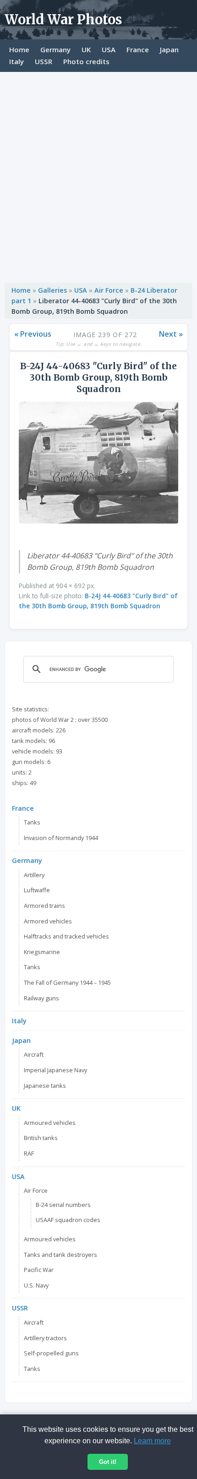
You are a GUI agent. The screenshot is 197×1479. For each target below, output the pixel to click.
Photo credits (86, 61)
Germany (55, 49)
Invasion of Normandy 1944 (61, 838)
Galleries (52, 290)
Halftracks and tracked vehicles (66, 936)
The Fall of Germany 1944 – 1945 (67, 982)
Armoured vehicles (50, 1123)
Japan (169, 49)
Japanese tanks (45, 1085)
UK (86, 49)
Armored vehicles (48, 921)
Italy (16, 61)
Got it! (107, 1461)
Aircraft (34, 1054)
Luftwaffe (37, 890)
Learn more (152, 1441)
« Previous (32, 334)
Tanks (32, 822)
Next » (171, 334)
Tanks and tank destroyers (60, 1254)
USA (108, 49)
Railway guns (41, 998)
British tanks (41, 1138)
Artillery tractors (45, 1338)
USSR (43, 61)
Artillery (34, 875)
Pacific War (39, 1270)
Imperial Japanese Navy (55, 1070)
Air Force (108, 290)
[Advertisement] (98, 174)
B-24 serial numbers (63, 1205)
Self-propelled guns (51, 1353)
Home (19, 49)
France (137, 49)
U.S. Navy (36, 1285)
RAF (29, 1153)
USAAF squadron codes (68, 1220)
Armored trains (44, 905)
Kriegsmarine (42, 952)
